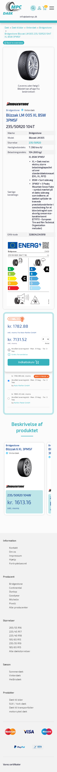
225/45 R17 (15, 631)
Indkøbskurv (26, 362)
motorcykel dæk (18, 711)
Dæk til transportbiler (21, 707)
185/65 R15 (15, 647)
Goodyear (14, 595)
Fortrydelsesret (18, 563)
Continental (15, 587)
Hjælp (12, 559)
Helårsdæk (15, 679)
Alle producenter (18, 607)
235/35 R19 (15, 643)
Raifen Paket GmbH (22, 403)
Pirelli (12, 603)
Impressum (15, 555)
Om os (12, 551)
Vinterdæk (15, 675)
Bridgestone (16, 583)
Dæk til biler (16, 699)
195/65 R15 (15, 639)
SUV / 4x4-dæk (17, 703)
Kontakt (13, 547)
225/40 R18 (15, 635)
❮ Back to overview (13, 42)
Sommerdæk (16, 671)
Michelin (14, 599)
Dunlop (13, 591)
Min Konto (39, 8)
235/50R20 (35, 142)
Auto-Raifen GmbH (22, 385)
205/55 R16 (15, 627)
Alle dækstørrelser (19, 651)
